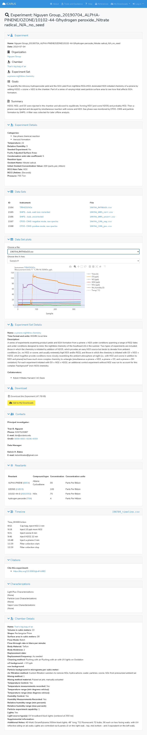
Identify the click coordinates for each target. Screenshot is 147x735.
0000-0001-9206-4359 (26, 438)
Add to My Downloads (22, 402)
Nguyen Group (14, 56)
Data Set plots (22, 239)
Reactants (20, 465)
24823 (19, 489)
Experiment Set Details (28, 324)
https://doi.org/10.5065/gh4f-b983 (29, 571)
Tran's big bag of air (16, 66)
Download (20, 388)
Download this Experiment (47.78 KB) (28, 396)
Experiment (21, 35)
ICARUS (11, 4)
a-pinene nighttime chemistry (20, 76)
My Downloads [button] (120, 3)
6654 (26, 482)
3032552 (26, 493)
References (102, 3)
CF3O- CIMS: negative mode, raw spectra (39, 221)
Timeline (19, 511)
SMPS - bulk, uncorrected (31, 216)
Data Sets (20, 191)
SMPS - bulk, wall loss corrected (35, 212)
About (55, 3)
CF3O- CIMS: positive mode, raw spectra (38, 226)
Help (90, 3)
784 (29, 498)
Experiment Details (25, 125)
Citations (15, 560)
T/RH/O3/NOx (26, 207)
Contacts (20, 414)
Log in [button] (138, 3)
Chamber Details (24, 618)
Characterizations (20, 584)
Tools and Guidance (73, 3)
